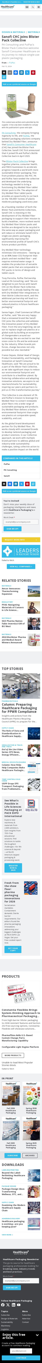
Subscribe (13, 1155)
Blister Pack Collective (17, 161)
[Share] (15, 72)
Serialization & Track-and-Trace (12, 746)
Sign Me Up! (12, 529)
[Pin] (33, 72)
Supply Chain (8, 728)
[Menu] (38, 7)
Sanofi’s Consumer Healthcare (21, 144)
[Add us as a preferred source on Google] (4, 77)
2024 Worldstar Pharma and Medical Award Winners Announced (14, 640)
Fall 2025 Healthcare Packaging (11, 1145)
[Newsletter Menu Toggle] (27, 7)
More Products (13, 1055)
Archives (29, 1155)
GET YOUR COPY (13, 949)
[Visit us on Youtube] (18, 1305)
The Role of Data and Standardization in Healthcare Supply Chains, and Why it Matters (13, 733)
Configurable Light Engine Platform (20, 1047)
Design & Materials (13, 32)
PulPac (12, 62)
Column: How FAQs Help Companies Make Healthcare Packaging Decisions (13, 768)
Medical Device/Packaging (14, 762)
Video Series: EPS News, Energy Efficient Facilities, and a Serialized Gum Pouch (13, 752)
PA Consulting (9, 132)
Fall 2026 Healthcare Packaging (11, 1110)
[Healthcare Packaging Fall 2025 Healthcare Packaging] (11, 1129)
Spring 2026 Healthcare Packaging (31, 1110)
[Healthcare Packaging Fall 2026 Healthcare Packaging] (11, 1094)
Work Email (9, 517)
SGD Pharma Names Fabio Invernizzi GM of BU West (13, 624)
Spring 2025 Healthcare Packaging (31, 1145)
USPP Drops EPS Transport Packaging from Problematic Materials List (13, 786)
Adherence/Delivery (11, 1218)
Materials (34, 32)
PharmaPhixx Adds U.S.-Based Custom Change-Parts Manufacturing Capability (17, 1038)
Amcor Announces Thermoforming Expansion (11, 591)
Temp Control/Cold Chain (11, 780)
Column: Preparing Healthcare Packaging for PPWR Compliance (19, 708)
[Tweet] (27, 72)
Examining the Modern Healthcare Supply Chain (13, 1208)
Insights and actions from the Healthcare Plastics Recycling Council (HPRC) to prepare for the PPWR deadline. (18, 718)
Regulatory (7, 602)
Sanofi (7, 476)
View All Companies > (21, 566)
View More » (7, 1235)
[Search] (33, 7)
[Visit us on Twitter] (8, 1305)
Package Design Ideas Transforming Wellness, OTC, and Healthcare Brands (13, 1192)
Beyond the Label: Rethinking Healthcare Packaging (13, 1175)
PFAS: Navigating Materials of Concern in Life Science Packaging (13, 607)
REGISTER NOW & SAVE (13, 867)
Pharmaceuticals (10, 701)
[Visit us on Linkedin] (13, 1305)
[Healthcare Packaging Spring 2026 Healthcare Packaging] (31, 1094)
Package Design (9, 1186)
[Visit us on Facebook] (2, 1305)
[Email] (10, 72)
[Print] (4, 72)
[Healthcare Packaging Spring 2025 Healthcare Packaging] (31, 1129)
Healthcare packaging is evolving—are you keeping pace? (13, 1224)
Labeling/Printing (10, 1170)
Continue (21, 1358)
